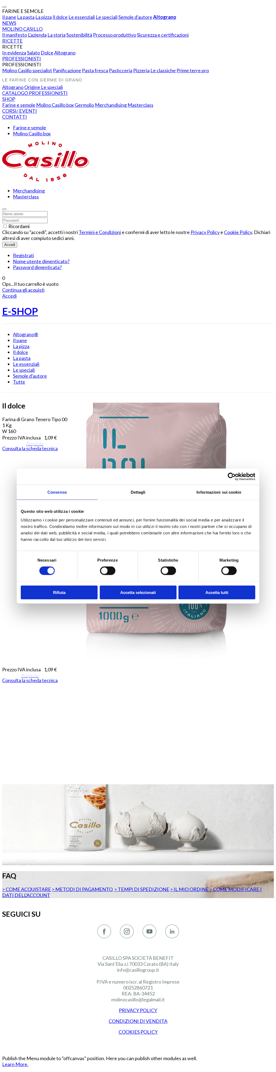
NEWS (9, 23)
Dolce (47, 53)
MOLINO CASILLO (22, 29)
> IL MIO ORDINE (189, 889)
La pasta (25, 17)
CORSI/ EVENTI (19, 111)
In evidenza (14, 53)
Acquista (34, 443)
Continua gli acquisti (23, 290)
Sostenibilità (79, 35)
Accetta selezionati (138, 592)
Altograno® (25, 334)
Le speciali (107, 17)
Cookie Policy (238, 232)
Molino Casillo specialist (27, 70)
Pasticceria (120, 70)
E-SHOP (20, 311)
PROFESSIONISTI (21, 58)
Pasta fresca (95, 70)
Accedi (9, 245)
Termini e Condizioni (100, 232)
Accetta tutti (216, 592)
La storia (56, 35)
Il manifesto (14, 35)
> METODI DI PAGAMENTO (82, 889)
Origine (32, 87)
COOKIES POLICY (138, 1032)
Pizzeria (141, 70)
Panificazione (67, 70)
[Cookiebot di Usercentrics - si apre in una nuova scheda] (231, 477)
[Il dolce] (156, 663)
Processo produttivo (114, 35)
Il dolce (60, 17)
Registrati (23, 255)
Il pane (9, 17)
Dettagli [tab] (138, 492)
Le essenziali (81, 17)
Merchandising (111, 105)
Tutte (19, 382)
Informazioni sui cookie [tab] (218, 492)
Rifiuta (59, 592)
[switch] (107, 570)
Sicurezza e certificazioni (163, 35)
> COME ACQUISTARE (26, 889)
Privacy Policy (205, 232)
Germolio (84, 105)
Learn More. (15, 1064)
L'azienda (37, 35)
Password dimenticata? (37, 267)
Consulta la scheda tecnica (30, 448)
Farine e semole (18, 105)
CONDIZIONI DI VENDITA (138, 1021)
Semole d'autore (135, 17)
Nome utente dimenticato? (41, 261)
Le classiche (163, 70)
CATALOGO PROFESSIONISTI (35, 93)
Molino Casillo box (55, 105)
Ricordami (19, 226)
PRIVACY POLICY (138, 1010)
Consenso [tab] (57, 492)
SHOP (8, 99)
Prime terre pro (193, 70)
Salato (33, 53)
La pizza (43, 17)
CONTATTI (14, 117)
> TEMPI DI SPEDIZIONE (141, 889)
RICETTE (12, 41)
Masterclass (140, 105)
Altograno (164, 17)
